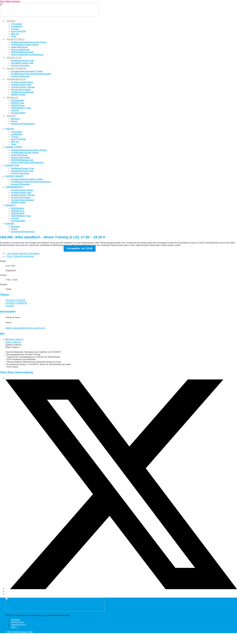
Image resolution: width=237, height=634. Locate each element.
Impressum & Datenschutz (23, 124)
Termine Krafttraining (20, 90)
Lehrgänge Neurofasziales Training (27, 71)
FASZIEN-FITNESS (15, 39)
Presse (14, 121)
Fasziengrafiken (18, 113)
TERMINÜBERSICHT (16, 79)
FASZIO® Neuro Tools (21, 108)
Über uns (15, 34)
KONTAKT (11, 116)
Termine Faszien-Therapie (23, 87)
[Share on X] (121, 588)
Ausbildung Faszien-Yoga (22, 60)
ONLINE (9, 306)
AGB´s (14, 627)
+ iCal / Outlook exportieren (19, 256)
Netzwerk (15, 119)
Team (13, 36)
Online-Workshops (19, 47)
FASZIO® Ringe (18, 105)
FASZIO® (11, 21)
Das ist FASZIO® (18, 31)
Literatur (15, 110)
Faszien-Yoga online (20, 65)
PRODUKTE (12, 97)
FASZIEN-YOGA (14, 57)
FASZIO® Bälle (17, 100)
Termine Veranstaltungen (22, 92)
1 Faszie (14, 29)
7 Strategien (16, 24)
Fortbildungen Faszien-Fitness (25, 45)
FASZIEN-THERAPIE (16, 68)
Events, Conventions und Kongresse (27, 54)
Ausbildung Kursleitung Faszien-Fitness (29, 42)
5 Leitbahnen (16, 26)
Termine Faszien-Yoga (21, 85)
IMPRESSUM (17, 622)
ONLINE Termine (18, 94)
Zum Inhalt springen (10, 1)
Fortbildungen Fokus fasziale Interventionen (31, 74)
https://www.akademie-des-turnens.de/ (25, 328)
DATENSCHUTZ (18, 625)
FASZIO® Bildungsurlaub (22, 52)
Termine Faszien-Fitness (22, 82)
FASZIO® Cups (17, 103)
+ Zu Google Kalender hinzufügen (22, 253)
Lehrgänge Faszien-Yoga (22, 63)
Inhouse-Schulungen (20, 50)
